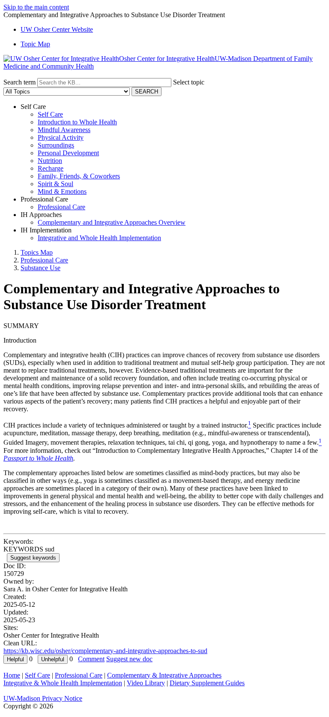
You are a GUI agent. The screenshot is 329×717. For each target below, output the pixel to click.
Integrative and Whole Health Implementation (99, 237)
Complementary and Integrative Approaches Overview (111, 222)
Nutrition (50, 160)
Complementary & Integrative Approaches (164, 675)
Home (11, 675)
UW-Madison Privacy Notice (42, 698)
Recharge (50, 168)
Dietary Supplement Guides (207, 683)
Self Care (50, 114)
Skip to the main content (36, 7)
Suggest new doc (129, 659)
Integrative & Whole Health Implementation (62, 683)
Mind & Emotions (62, 191)
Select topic (188, 82)
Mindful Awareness (64, 129)
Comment (91, 659)
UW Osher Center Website (57, 29)
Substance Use (40, 267)
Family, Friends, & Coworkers (79, 176)
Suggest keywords (33, 557)
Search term (19, 82)
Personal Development (68, 153)
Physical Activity (61, 137)
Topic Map (35, 44)
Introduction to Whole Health (77, 122)
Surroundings (56, 145)
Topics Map (37, 252)
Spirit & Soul (55, 183)
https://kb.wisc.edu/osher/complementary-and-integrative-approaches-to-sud (105, 650)
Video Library (146, 683)
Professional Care (61, 207)
